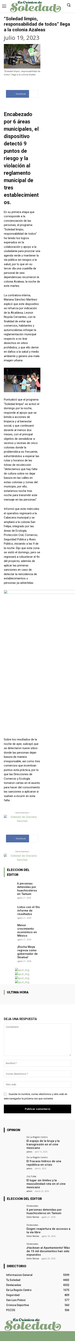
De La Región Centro (37, 1137)
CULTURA (31, 1176)
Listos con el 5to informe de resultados (28, 910)
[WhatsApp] (41, 1337)
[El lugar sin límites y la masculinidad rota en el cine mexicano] (14, 1183)
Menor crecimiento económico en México (27, 930)
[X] (34, 1337)
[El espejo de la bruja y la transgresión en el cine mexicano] (14, 1143)
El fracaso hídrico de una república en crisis (44, 1162)
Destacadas (32, 1206)
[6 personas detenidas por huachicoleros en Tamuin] (9, 885)
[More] (34, 94)
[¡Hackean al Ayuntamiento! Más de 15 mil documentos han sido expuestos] (14, 1250)
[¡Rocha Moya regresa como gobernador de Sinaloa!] (9, 948)
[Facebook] (27, 1337)
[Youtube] (47, 1337)
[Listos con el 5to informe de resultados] (9, 908)
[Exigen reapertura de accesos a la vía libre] (14, 1231)
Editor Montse (33, 1217)
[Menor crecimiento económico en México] (9, 926)
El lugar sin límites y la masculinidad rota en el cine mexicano (46, 1184)
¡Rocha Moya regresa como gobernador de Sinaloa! (27, 952)
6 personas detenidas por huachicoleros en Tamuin (27, 889)
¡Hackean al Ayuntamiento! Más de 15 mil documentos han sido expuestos (48, 1251)
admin (29, 1151)
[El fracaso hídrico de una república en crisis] (14, 1163)
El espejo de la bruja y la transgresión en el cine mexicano (43, 1144)
